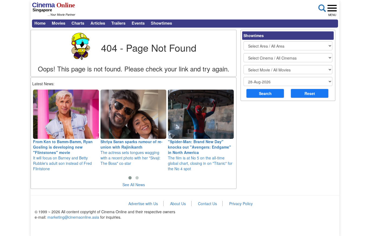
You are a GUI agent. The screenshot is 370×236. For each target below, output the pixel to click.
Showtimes (161, 23)
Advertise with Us (143, 203)
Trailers (118, 23)
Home (40, 23)
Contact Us (207, 203)
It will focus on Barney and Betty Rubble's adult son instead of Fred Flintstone (63, 155)
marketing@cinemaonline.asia (73, 217)
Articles (97, 23)
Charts (78, 23)
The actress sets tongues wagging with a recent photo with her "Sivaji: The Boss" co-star (131, 152)
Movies (58, 23)
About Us (178, 203)
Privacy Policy (241, 203)
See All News (133, 184)
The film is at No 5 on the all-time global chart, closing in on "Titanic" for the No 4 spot (200, 155)
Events (138, 23)
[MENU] (332, 8)
